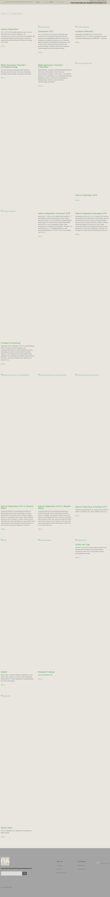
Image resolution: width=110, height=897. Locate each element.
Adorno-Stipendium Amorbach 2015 (54, 213)
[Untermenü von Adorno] (47, 2)
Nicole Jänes (6, 828)
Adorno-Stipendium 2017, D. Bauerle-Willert (17, 507)
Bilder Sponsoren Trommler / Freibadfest (50, 66)
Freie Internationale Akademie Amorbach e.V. (89, 3)
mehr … (3, 46)
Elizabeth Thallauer (46, 672)
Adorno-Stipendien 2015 (86, 195)
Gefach (4, 672)
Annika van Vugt (82, 544)
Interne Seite (105, 863)
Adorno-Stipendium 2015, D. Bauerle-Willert (54, 507)
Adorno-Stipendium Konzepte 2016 (91, 213)
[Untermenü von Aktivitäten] (63, 2)
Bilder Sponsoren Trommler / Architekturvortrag (13, 66)
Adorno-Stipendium (9, 29)
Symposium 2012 (45, 31)
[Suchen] (24, 873)
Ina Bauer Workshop (84, 31)
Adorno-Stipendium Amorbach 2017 (91, 507)
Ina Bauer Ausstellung (10, 343)
